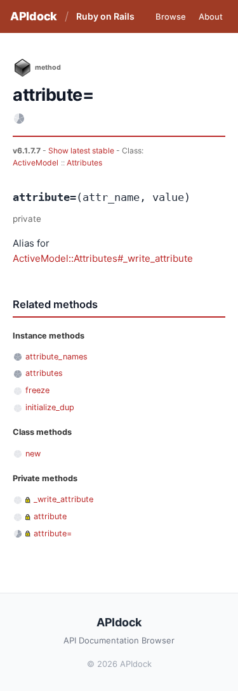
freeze (37, 390)
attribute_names (56, 356)
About (211, 16)
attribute (50, 516)
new (33, 453)
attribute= (53, 533)
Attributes (84, 162)
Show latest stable (82, 150)
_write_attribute (63, 499)
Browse (170, 16)
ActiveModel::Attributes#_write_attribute (103, 258)
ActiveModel (35, 162)
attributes (44, 373)
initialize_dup (49, 407)
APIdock (33, 16)
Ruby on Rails (105, 16)
